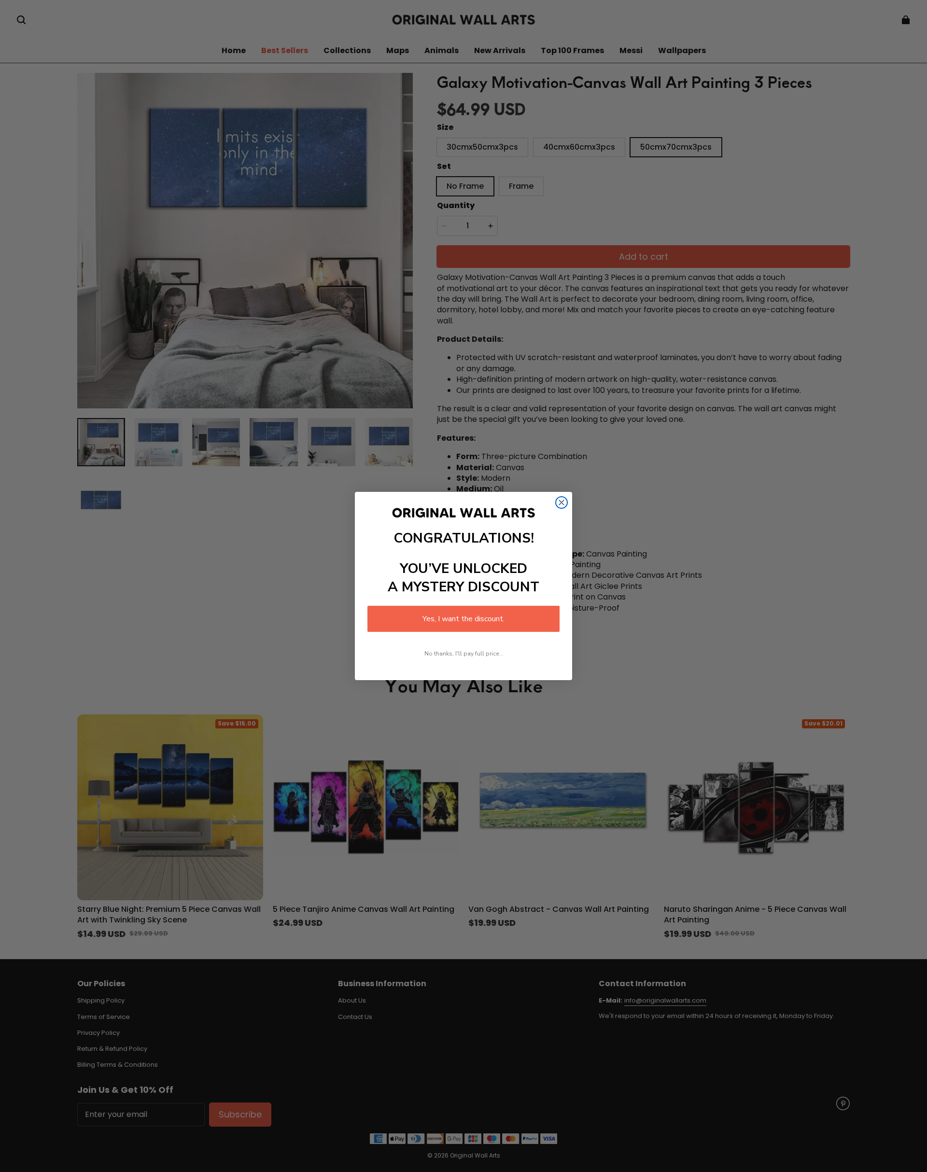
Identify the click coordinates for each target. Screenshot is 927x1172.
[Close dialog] (561, 502)
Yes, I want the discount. (463, 619)
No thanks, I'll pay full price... (463, 653)
